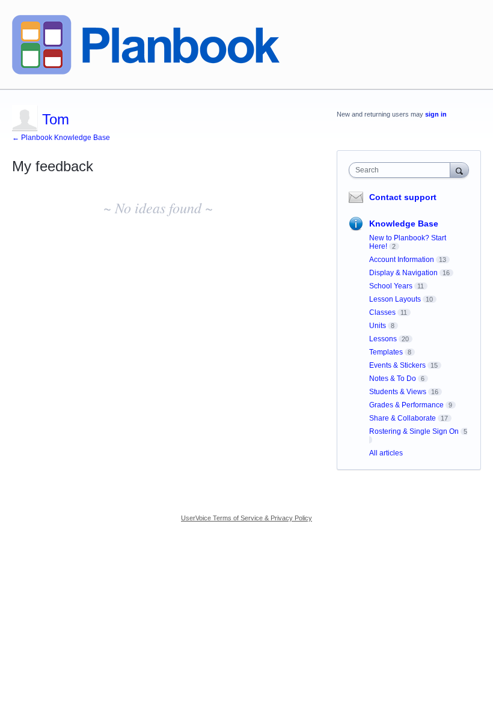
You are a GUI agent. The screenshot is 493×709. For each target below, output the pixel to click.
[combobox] (402, 170)
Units (377, 325)
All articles (386, 453)
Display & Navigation (403, 273)
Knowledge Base (403, 223)
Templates (386, 352)
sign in (436, 114)
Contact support (402, 197)
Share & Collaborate (402, 418)
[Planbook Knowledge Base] (146, 45)
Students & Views (397, 392)
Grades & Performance (406, 405)
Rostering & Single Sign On (414, 431)
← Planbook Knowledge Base (61, 137)
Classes (382, 312)
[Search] (459, 169)
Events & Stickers (397, 365)
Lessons (383, 339)
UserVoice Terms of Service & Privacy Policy (246, 518)
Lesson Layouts (395, 299)
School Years (390, 286)
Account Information (401, 259)
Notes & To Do (392, 378)
